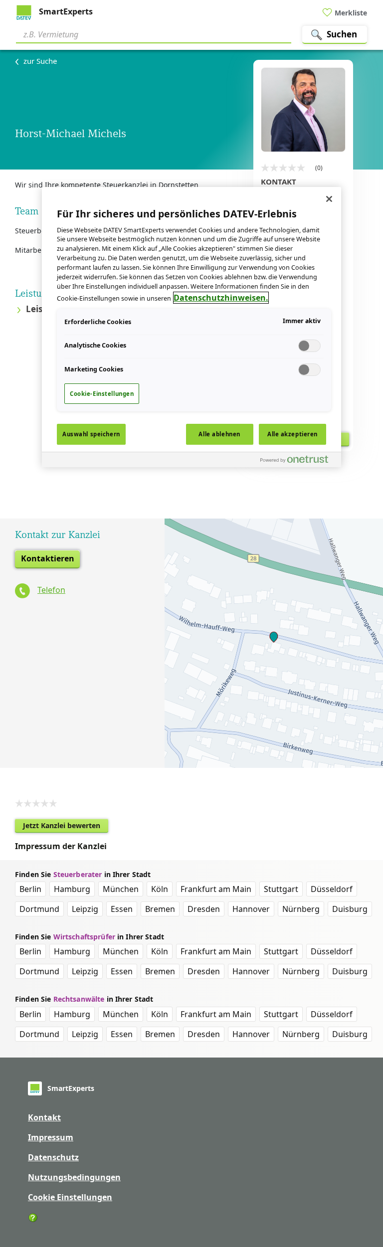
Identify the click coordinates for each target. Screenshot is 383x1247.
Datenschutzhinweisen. (221, 297)
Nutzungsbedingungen (74, 1177)
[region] (191, 327)
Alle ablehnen (219, 434)
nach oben (359, 1175)
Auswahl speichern (91, 434)
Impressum (50, 1137)
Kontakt (44, 1117)
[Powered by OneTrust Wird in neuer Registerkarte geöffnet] (298, 461)
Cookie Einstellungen (70, 1197)
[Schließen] (329, 199)
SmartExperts (65, 11)
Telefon (51, 589)
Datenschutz (53, 1157)
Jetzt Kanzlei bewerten (65, 827)
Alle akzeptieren (292, 434)
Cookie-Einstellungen (102, 393)
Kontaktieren (47, 558)
